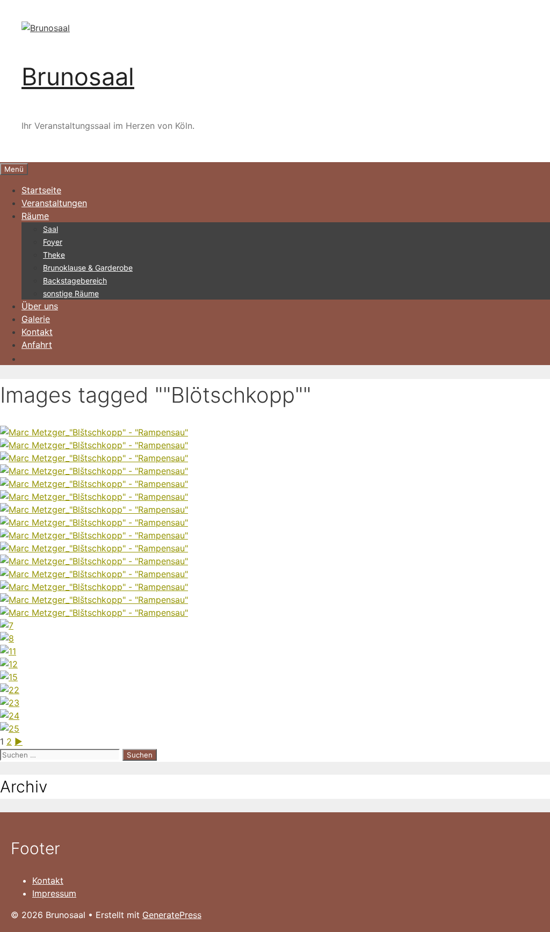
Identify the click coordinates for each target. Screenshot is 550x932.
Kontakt (37, 331)
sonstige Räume (71, 293)
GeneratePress (171, 914)
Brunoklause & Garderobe (88, 267)
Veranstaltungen (54, 203)
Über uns (39, 306)
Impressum (54, 893)
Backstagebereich (75, 280)
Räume (35, 215)
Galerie (35, 319)
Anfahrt (36, 344)
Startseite (41, 190)
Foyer (52, 241)
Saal (50, 229)
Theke (54, 254)
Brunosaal (77, 76)
